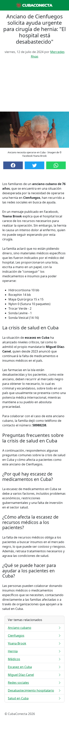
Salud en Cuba (18, 698)
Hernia (13, 651)
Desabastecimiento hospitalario (31, 690)
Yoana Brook (17, 643)
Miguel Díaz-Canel (21, 675)
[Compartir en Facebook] (13, 165)
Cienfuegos (16, 635)
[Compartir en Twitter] (34, 165)
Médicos (14, 659)
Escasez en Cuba (20, 667)
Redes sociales (18, 682)
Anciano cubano (19, 628)
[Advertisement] (34, 87)
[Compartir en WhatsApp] (56, 165)
